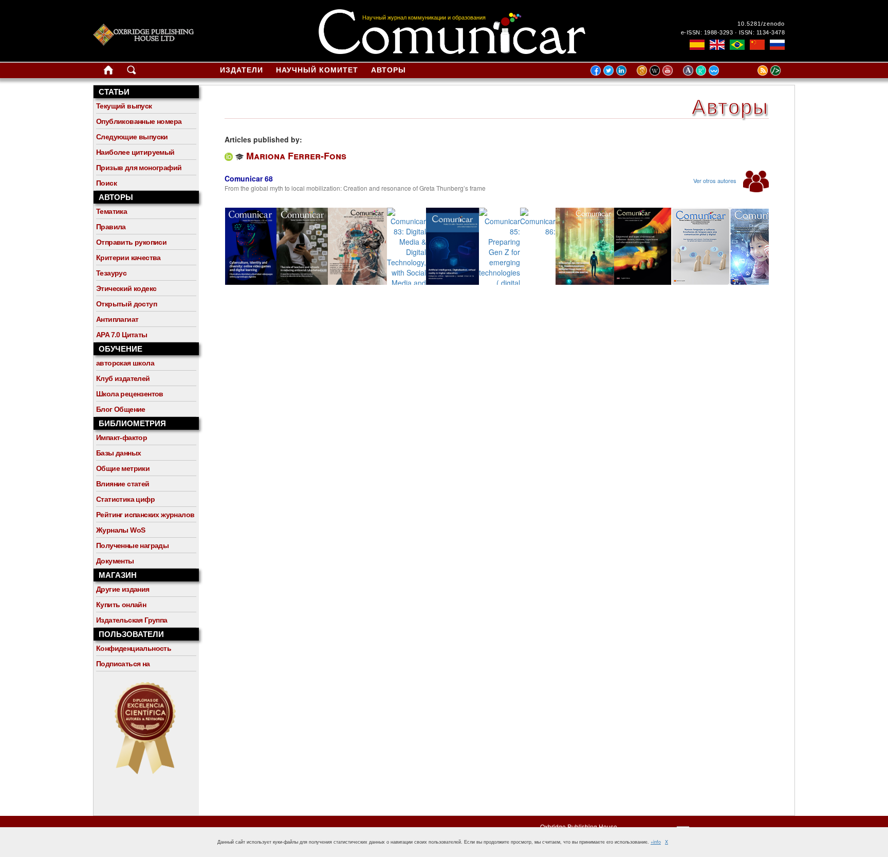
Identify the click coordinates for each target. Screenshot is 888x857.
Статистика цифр (125, 499)
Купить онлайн (121, 604)
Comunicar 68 (249, 178)
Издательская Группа (132, 620)
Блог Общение (120, 409)
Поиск (106, 183)
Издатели (241, 70)
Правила (111, 227)
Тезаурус (111, 273)
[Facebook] (595, 70)
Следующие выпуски (132, 137)
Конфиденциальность (133, 648)
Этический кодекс (126, 288)
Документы (115, 561)
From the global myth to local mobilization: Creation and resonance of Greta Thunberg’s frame (355, 188)
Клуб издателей (123, 378)
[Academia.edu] (689, 70)
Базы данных (118, 453)
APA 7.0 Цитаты (121, 335)
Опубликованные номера (138, 121)
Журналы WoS (120, 530)
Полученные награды (132, 545)
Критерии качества (128, 257)
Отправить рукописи (131, 242)
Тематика (111, 211)
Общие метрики (123, 468)
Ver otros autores (715, 180)
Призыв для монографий (138, 167)
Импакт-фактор (121, 437)
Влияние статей (123, 484)
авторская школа (125, 363)
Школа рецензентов (129, 394)
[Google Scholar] (643, 70)
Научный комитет (317, 70)
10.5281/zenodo (761, 24)
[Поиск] (131, 72)
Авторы (388, 70)
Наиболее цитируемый (135, 152)
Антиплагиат (117, 319)
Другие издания (123, 589)
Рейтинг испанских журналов (145, 514)
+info (656, 841)
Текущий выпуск (124, 106)
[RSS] (750, 70)
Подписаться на (123, 664)
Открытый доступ (126, 304)
